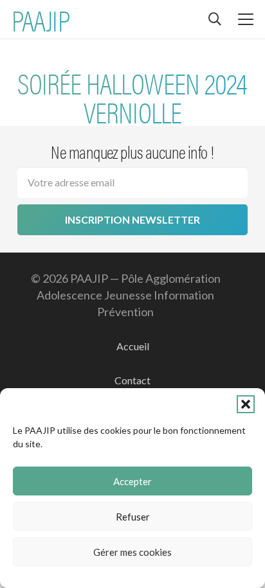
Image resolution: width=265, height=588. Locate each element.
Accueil (132, 346)
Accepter (132, 481)
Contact (132, 380)
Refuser (133, 516)
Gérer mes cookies (132, 552)
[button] (245, 404)
